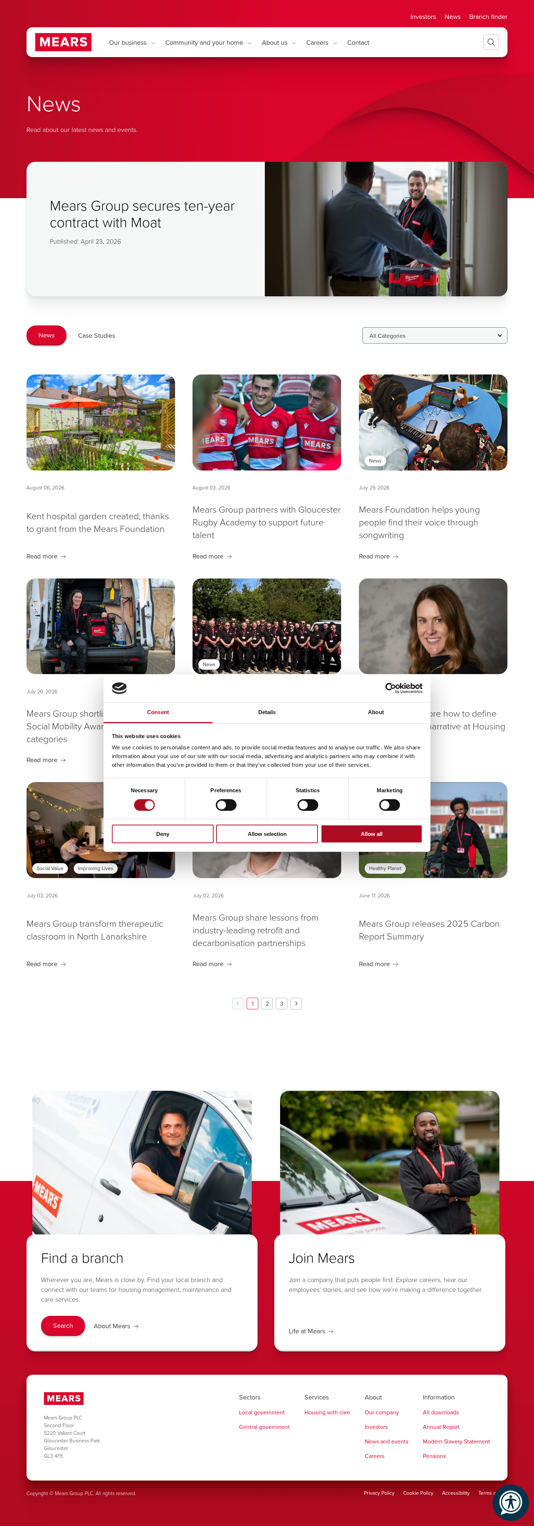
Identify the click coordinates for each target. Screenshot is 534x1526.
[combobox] (434, 335)
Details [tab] (267, 712)
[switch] (226, 805)
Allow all (372, 834)
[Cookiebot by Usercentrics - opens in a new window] (390, 688)
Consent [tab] (158, 712)
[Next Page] (296, 1003)
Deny (162, 834)
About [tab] (376, 712)
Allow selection (267, 834)
